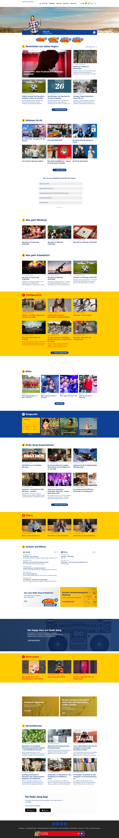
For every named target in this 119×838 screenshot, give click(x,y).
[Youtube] (61, 824)
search (95, 3)
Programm (52, 3)
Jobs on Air (73, 3)
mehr (56, 552)
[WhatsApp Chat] (94, 32)
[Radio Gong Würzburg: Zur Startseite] (28, 3)
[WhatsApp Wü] (65, 824)
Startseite (40, 3)
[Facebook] (53, 824)
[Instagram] (57, 824)
